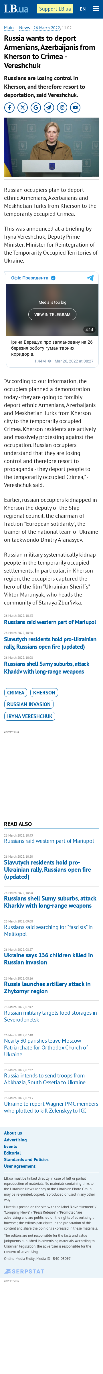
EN (83, 9)
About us (13, 1133)
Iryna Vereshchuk (29, 716)
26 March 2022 (46, 27)
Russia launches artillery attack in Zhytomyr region (47, 987)
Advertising (15, 1140)
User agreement (19, 1166)
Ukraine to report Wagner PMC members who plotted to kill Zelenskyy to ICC (51, 1107)
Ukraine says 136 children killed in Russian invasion (48, 958)
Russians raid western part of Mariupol (50, 622)
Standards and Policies (26, 1159)
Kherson (44, 692)
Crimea (15, 692)
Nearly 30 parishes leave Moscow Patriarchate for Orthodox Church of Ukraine (46, 1047)
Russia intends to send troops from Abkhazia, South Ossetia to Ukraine (44, 1079)
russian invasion (29, 704)
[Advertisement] (51, 775)
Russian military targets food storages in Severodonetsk (50, 1016)
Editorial (12, 1153)
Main (9, 27)
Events (10, 1146)
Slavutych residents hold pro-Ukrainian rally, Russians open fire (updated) (50, 642)
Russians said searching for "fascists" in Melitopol (48, 930)
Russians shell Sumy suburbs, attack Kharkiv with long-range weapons (46, 667)
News (24, 27)
